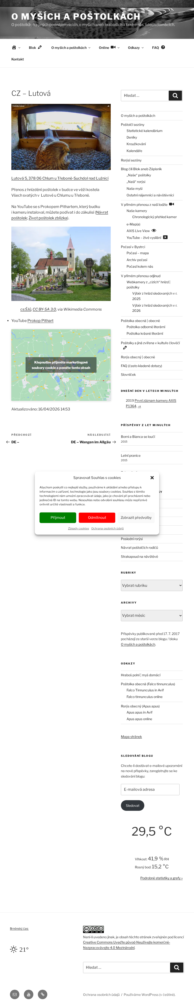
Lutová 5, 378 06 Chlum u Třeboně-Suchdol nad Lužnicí (60, 178)
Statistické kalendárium (145, 131)
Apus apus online (139, 719)
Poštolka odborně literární (146, 327)
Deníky (132, 137)
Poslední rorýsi (132, 539)
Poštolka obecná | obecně (140, 321)
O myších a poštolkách (76, 16)
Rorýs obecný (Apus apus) (140, 706)
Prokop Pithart (40, 320)
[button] (152, 477)
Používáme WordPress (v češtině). (150, 995)
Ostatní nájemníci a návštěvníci (150, 195)
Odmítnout (97, 518)
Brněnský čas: (19, 928)
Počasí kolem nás (140, 266)
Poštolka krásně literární (145, 333)
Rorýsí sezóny (131, 160)
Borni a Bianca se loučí (138, 437)
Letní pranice (131, 455)
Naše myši (134, 188)
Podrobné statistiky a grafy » (161, 878)
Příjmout (58, 518)
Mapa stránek (131, 737)
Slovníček (128, 374)
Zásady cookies (78, 528)
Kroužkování (136, 144)
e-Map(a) (133, 224)
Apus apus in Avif (139, 712)
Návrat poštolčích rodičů (139, 547)
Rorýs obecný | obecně (138, 357)
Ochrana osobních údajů (107, 528)
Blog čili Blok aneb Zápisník (141, 169)
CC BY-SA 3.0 (44, 309)
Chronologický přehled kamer (154, 217)
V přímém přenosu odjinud (140, 276)
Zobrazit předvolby (136, 518)
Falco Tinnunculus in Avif (145, 690)
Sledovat (132, 805)
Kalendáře (134, 151)
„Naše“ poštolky (139, 175)
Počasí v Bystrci (133, 247)
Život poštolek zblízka (48, 218)
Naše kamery (137, 211)
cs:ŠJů (25, 309)
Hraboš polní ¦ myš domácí (140, 675)
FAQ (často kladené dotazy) (141, 366)
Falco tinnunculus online (145, 697)
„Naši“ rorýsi (136, 182)
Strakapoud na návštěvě (139, 556)
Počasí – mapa (138, 253)
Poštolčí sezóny (132, 125)
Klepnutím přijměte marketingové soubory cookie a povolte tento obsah (61, 365)
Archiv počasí (137, 260)
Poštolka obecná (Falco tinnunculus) (148, 684)
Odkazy (134, 48)
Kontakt (17, 59)
